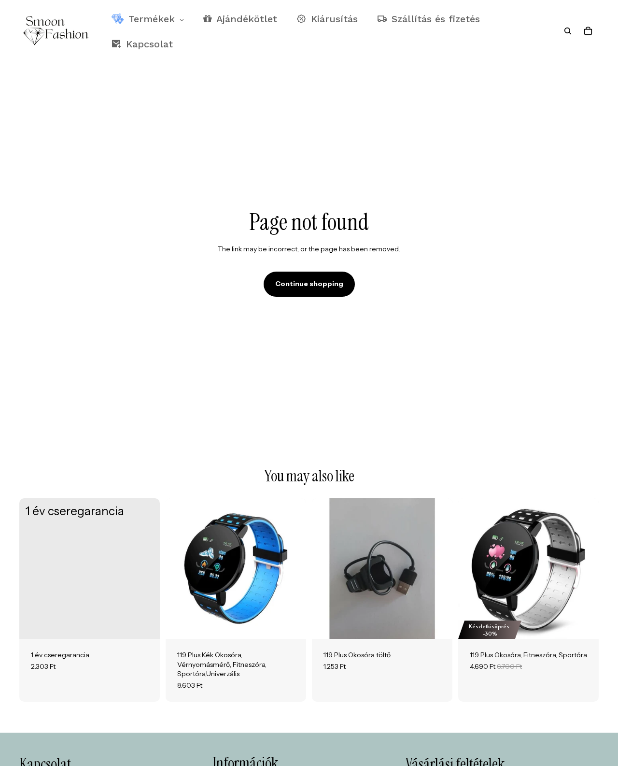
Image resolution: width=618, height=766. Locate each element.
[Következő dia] (291, 568)
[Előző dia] (180, 568)
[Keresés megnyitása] (567, 31)
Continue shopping (309, 283)
